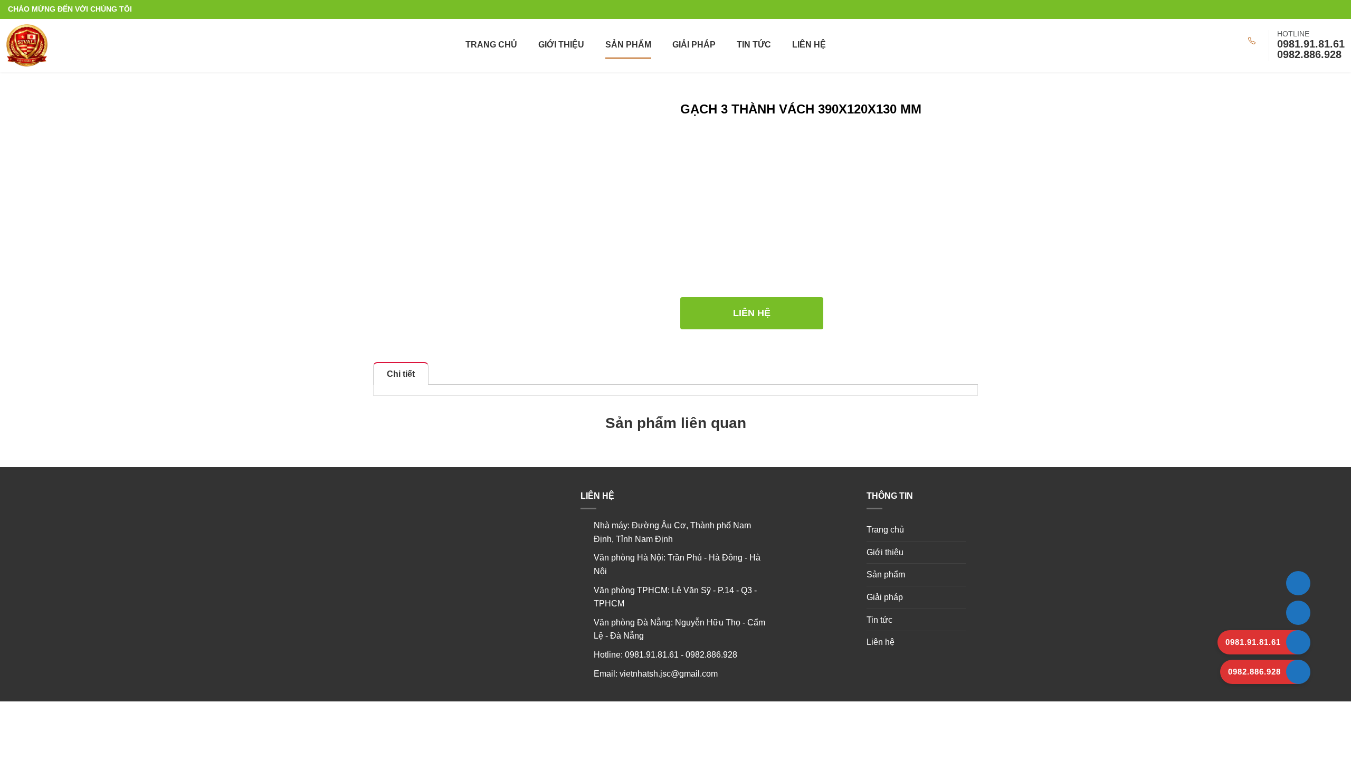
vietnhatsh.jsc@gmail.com (669, 673)
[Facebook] (1340, 9)
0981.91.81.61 (1311, 44)
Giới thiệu (561, 44)
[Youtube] (1330, 9)
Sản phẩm (628, 44)
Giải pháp (694, 44)
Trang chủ (491, 44)
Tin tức (754, 44)
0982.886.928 (1309, 54)
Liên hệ (809, 44)
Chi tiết (401, 373)
